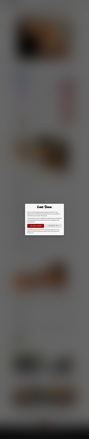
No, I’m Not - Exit (53, 225)
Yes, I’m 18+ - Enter (35, 225)
